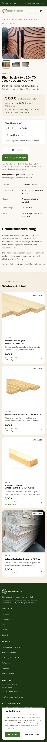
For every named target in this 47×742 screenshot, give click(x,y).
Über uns (5, 668)
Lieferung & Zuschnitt (10, 658)
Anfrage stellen (8, 673)
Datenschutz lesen (31, 734)
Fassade (14, 19)
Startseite (5, 19)
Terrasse (5, 614)
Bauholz (5, 629)
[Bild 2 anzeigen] (16, 64)
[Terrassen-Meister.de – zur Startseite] (12, 11)
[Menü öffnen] (33, 11)
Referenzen (6, 663)
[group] (23, 43)
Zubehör (5, 635)
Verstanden (12, 734)
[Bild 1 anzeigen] (6, 64)
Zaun (4, 624)
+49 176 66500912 (10, 3)
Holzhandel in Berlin (9, 652)
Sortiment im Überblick (11, 647)
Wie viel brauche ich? (13, 123)
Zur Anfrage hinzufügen (15, 157)
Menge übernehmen (15, 135)
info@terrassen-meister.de (12, 697)
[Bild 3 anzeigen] (25, 64)
